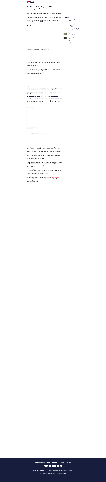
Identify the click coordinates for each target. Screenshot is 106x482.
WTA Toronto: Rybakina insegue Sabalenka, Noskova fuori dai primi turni (73, 20)
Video (74, 2)
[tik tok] (55, 466)
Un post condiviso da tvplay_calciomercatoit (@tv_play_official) (38, 133)
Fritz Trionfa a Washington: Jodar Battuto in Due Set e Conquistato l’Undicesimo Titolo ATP (73, 33)
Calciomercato (55, 2)
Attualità (48, 2)
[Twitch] (58, 466)
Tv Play (56, 165)
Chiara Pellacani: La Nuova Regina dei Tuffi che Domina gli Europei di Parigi (73, 37)
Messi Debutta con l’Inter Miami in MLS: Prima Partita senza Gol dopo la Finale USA (73, 41)
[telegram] (61, 466)
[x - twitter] (53, 466)
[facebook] (47, 466)
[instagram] (45, 466)
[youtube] (50, 466)
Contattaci (64, 473)
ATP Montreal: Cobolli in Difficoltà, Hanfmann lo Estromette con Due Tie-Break (73, 29)
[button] (78, 2)
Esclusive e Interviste (66, 2)
